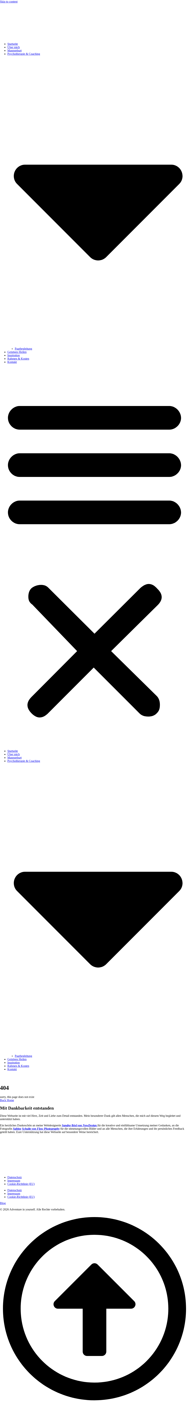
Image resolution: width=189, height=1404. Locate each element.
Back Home (7, 1100)
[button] (94, 556)
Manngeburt (14, 50)
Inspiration (13, 355)
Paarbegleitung (23, 348)
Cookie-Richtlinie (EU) (21, 1183)
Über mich (13, 47)
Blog (3, 1203)
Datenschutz (14, 1177)
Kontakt (12, 362)
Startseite (12, 43)
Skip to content (9, 1)
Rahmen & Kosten (18, 358)
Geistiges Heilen (17, 352)
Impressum (13, 1180)
